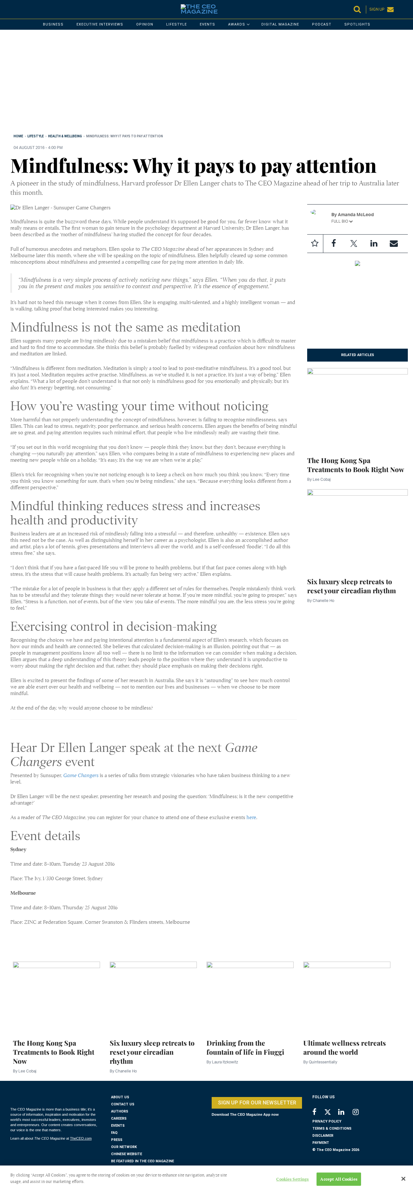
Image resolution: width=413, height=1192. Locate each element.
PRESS (116, 1140)
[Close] (403, 1179)
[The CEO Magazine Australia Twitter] (331, 1113)
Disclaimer (322, 1136)
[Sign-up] (393, 243)
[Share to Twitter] (353, 243)
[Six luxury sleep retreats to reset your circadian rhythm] (357, 529)
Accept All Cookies (338, 1179)
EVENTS (118, 1125)
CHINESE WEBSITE (126, 1154)
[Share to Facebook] (333, 243)
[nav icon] (13, 9)
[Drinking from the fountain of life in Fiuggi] (250, 996)
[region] (204, 83)
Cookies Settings (292, 1179)
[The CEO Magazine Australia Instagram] (360, 1112)
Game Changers (80, 775)
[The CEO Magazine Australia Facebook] (318, 1112)
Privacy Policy (326, 1121)
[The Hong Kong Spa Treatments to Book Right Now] (357, 408)
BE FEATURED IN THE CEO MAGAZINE (142, 1161)
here (251, 817)
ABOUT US (120, 1097)
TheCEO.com (81, 1138)
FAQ (114, 1133)
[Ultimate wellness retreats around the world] (346, 996)
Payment (320, 1143)
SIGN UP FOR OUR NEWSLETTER (257, 1103)
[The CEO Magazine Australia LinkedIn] (345, 1112)
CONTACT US (122, 1104)
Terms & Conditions (331, 1128)
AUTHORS (119, 1111)
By (319, 479)
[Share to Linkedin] (373, 243)
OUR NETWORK (124, 1147)
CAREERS (118, 1118)
